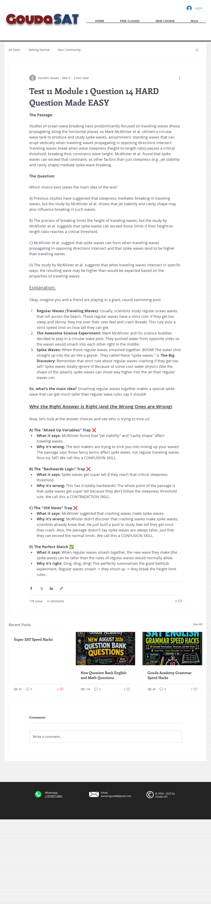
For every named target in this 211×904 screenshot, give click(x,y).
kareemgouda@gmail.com (116, 796)
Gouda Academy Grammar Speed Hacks (170, 675)
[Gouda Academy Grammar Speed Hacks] (172, 648)
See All (197, 624)
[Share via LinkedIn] (51, 588)
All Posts (14, 50)
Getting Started (38, 50)
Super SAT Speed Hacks (33, 639)
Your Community (69, 50)
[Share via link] (61, 588)
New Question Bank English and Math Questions (104, 675)
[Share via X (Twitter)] (41, 588)
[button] (197, 49)
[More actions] (179, 78)
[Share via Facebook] (31, 588)
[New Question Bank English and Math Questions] (105, 648)
